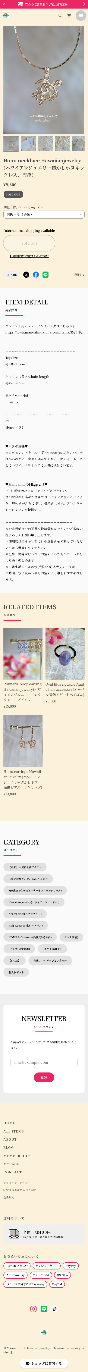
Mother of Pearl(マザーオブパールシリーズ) (35, 890)
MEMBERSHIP (16, 1156)
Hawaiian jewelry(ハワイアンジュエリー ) (34, 902)
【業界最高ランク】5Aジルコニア (28, 878)
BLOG (8, 1148)
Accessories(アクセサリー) (25, 913)
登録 (44, 1077)
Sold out (29, 243)
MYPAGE (11, 1164)
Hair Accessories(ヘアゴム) (26, 925)
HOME (9, 1123)
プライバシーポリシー (17, 1182)
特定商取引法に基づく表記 (19, 1190)
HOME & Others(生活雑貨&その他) (30, 937)
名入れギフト (16, 972)
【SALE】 (15, 960)
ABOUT (10, 1139)
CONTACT (12, 1172)
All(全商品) (71, 937)
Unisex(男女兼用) (19, 948)
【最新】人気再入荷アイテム (25, 867)
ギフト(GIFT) (53, 948)
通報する (79, 274)
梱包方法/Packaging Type (23, 207)
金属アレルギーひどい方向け (50, 960)
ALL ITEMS (13, 1131)
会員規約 (8, 1197)
